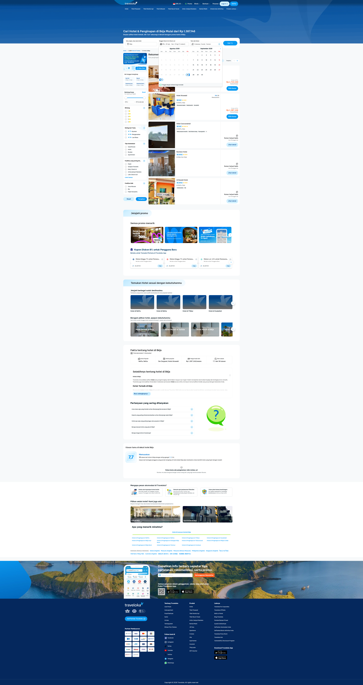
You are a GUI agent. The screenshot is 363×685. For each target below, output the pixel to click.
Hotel (191, 607)
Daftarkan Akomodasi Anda (222, 627)
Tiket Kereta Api (194, 613)
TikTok (169, 646)
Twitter (170, 654)
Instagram (171, 642)
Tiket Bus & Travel (194, 617)
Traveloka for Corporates (221, 607)
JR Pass (191, 627)
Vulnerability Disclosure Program (224, 641)
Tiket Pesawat (193, 610)
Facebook (170, 638)
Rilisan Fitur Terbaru (170, 627)
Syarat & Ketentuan (220, 624)
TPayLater (192, 647)
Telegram (170, 658)
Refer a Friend (218, 613)
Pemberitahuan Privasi (221, 620)
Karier (166, 617)
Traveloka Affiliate (219, 610)
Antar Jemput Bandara (196, 620)
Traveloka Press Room (220, 634)
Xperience (192, 630)
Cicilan (166, 620)
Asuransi (192, 644)
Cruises (191, 634)
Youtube (170, 650)
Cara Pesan (167, 607)
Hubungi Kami (168, 610)
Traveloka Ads (218, 637)
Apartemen (192, 641)
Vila (190, 637)
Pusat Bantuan (168, 613)
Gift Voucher (193, 651)
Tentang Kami (168, 624)
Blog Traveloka (218, 617)
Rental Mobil (193, 624)
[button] (225, 4)
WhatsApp (171, 663)
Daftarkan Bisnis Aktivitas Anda (223, 630)
